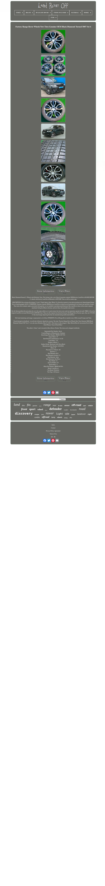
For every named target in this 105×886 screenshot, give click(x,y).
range (47, 404)
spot (84, 406)
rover (50, 413)
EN (52, 437)
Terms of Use (53, 434)
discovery (24, 413)
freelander (73, 410)
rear (54, 405)
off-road (76, 405)
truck (40, 406)
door (46, 410)
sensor (67, 405)
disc (23, 405)
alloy (71, 417)
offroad (45, 417)
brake (60, 406)
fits (29, 404)
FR (54, 437)
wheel (40, 409)
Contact (53, 428)
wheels (59, 417)
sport (32, 409)
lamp (53, 417)
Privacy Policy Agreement (53, 431)
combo (37, 417)
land (17, 404)
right (89, 414)
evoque (37, 414)
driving (66, 417)
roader (66, 410)
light (59, 414)
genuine (35, 405)
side (67, 413)
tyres (42, 414)
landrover (81, 414)
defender (55, 409)
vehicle (90, 405)
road (82, 409)
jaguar (73, 414)
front (24, 409)
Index (53, 425)
